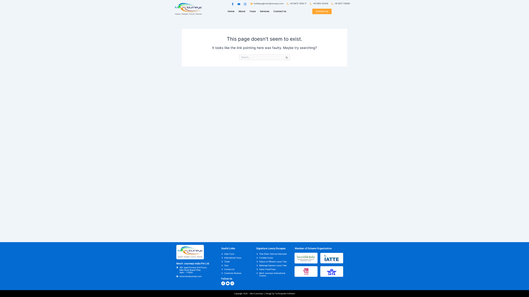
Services (264, 11)
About (241, 11)
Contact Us (279, 11)
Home (231, 11)
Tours (252, 11)
